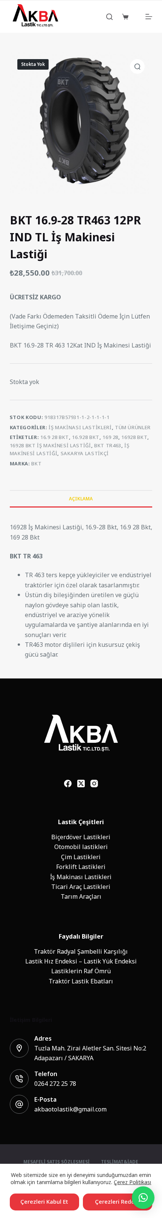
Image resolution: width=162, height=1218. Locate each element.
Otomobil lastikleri (81, 847)
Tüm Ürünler (133, 427)
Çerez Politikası (132, 1182)
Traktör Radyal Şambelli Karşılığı (81, 951)
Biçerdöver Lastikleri (80, 837)
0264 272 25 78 (55, 1083)
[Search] (109, 17)
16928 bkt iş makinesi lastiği (50, 446)
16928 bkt (134, 437)
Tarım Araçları (81, 896)
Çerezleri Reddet (117, 1201)
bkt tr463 (107, 446)
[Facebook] (68, 783)
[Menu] (148, 16)
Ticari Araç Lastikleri (80, 887)
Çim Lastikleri (81, 857)
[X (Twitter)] (81, 783)
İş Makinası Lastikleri (80, 427)
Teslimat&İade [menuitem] (119, 1162)
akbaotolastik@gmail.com (70, 1109)
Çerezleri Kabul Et (44, 1201)
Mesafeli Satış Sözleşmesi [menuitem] (56, 1162)
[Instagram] (94, 783)
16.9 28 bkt (54, 437)
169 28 (110, 437)
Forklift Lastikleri (80, 867)
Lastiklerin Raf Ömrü (81, 971)
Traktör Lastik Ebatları (81, 981)
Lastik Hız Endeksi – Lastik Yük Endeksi (81, 961)
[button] (143, 1197)
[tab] (81, 498)
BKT (36, 464)
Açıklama (81, 499)
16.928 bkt (85, 437)
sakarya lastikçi (85, 453)
